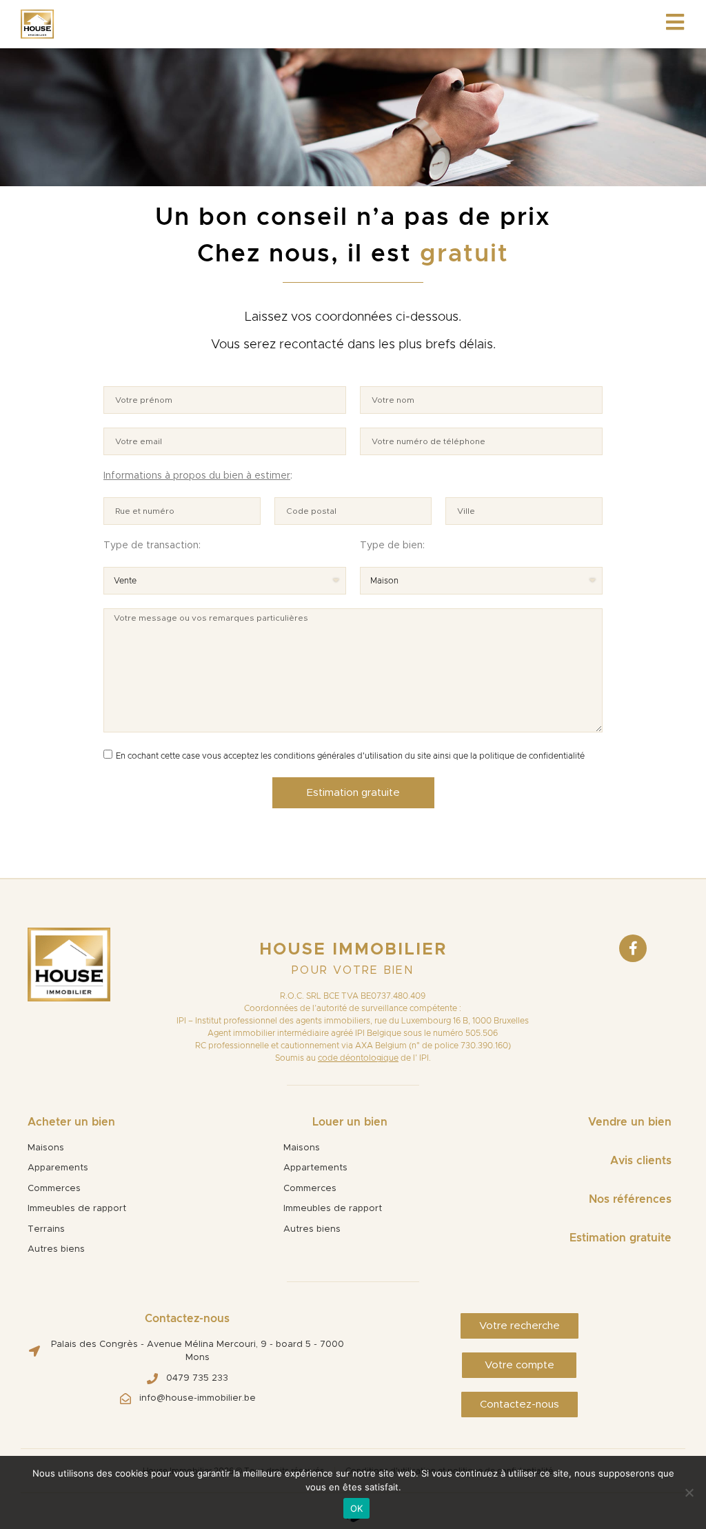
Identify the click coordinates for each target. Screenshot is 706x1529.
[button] (519, 1326)
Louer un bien (349, 1122)
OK (356, 1508)
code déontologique (358, 1058)
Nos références (630, 1199)
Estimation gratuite (620, 1237)
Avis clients (641, 1160)
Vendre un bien (630, 1122)
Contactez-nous (187, 1318)
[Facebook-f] (633, 948)
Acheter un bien (71, 1122)
